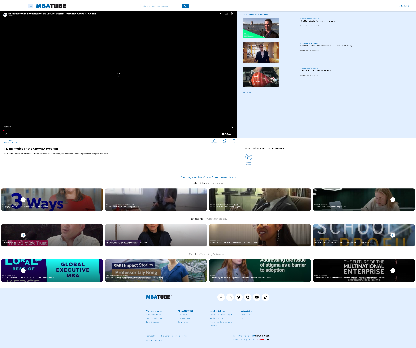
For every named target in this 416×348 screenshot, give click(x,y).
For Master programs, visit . (251, 340)
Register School (217, 318)
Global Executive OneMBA (309, 19)
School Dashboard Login (221, 315)
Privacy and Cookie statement (174, 336)
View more (247, 93)
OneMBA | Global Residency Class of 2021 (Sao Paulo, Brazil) (326, 46)
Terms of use (152, 336)
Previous (23, 199)
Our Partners (184, 318)
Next (392, 199)
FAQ (243, 318)
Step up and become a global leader (316, 70)
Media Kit (245, 315)
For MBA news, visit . (251, 336)
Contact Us (183, 322)
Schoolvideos (248, 163)
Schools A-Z (404, 6)
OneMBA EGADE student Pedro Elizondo (318, 21)
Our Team (182, 315)
